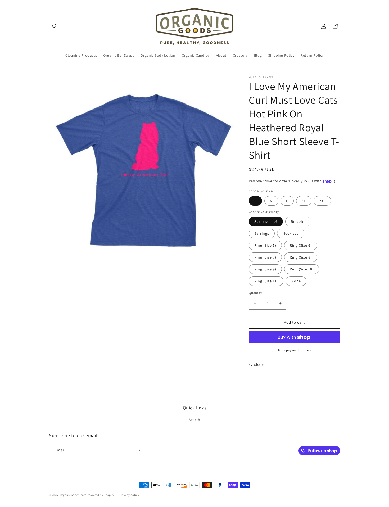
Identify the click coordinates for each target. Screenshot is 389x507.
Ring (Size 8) (301, 257)
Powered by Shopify (101, 495)
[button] (55, 26)
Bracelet (298, 221)
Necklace (291, 233)
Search (194, 419)
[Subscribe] (138, 450)
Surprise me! (265, 221)
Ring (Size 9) (265, 269)
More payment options (294, 350)
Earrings (261, 233)
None (296, 281)
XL (304, 200)
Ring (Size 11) (266, 281)
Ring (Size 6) (301, 245)
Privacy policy (129, 495)
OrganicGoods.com (73, 495)
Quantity (255, 293)
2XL (322, 200)
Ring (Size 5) (265, 245)
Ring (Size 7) (265, 257)
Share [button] (259, 364)
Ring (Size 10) (302, 269)
